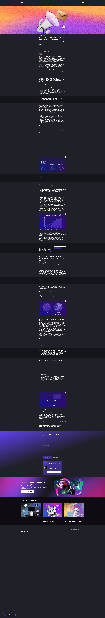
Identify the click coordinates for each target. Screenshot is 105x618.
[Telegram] (44, 50)
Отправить (46, 455)
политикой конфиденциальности (55, 456)
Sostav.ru (40, 35)
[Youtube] (27, 528)
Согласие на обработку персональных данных (77, 528)
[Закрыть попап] (2, 613)
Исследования (49, 46)
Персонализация (50, 47)
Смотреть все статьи (26, 490)
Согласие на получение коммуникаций (77, 529)
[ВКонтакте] (45, 50)
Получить (57, 246)
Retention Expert (58, 423)
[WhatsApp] (47, 50)
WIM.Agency (53, 528)
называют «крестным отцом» (49, 64)
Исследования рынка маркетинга (43, 47)
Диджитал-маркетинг (41, 48)
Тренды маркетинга (44, 46)
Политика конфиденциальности (76, 527)
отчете (43, 66)
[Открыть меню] (83, 2)
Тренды (40, 46)
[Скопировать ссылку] (48, 50)
